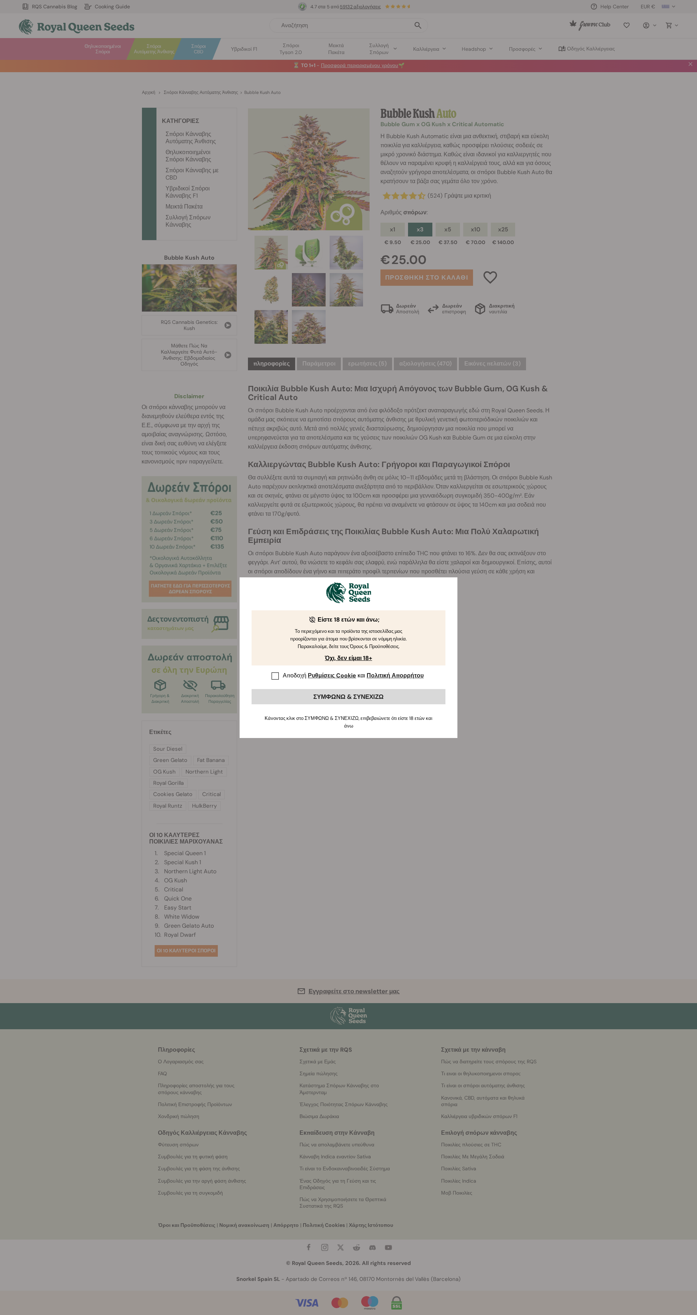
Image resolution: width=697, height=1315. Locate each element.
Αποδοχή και (353, 675)
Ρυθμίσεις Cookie (332, 675)
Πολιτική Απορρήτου (395, 675)
